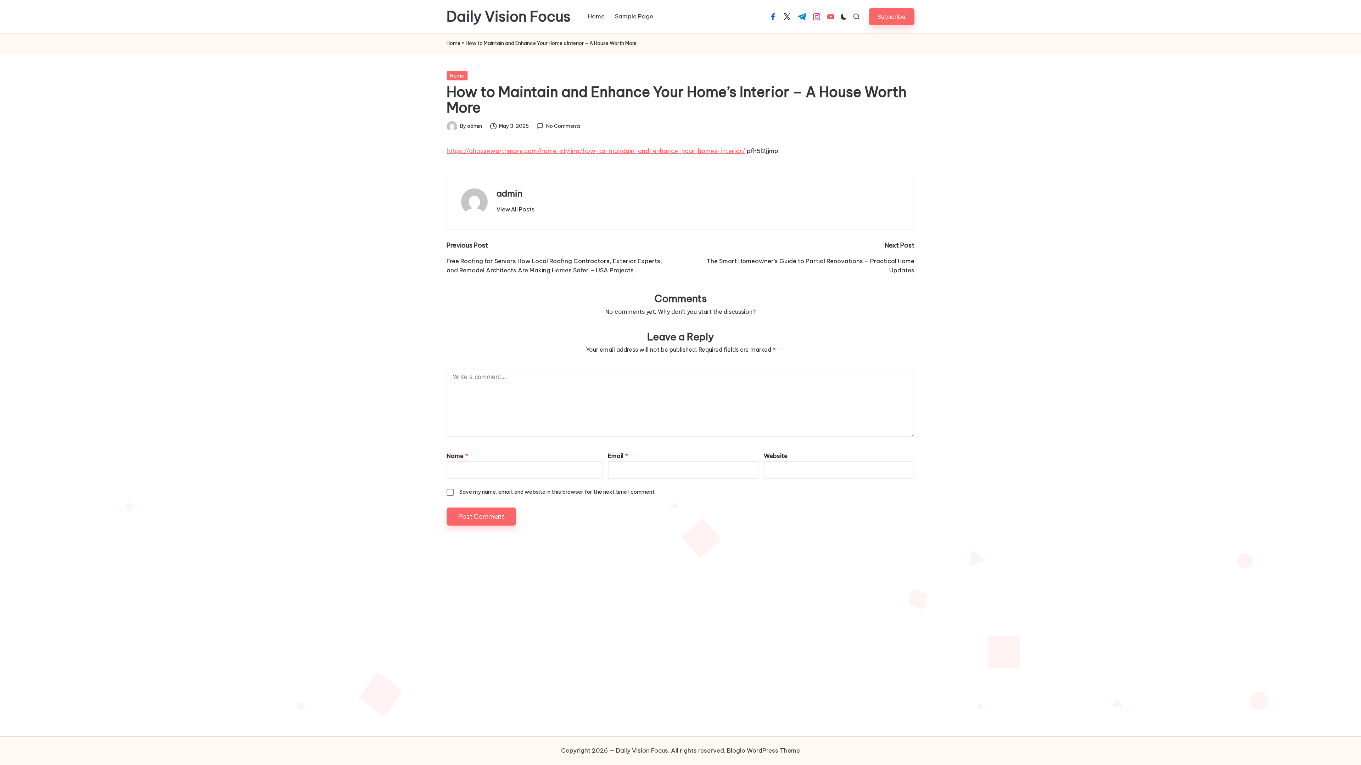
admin (509, 193)
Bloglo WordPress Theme (763, 750)
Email (618, 456)
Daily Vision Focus (509, 16)
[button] (891, 16)
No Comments (563, 126)
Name (457, 456)
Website (776, 456)
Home (453, 43)
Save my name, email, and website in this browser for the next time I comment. (557, 491)
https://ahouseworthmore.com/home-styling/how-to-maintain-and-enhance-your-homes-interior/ (596, 151)
